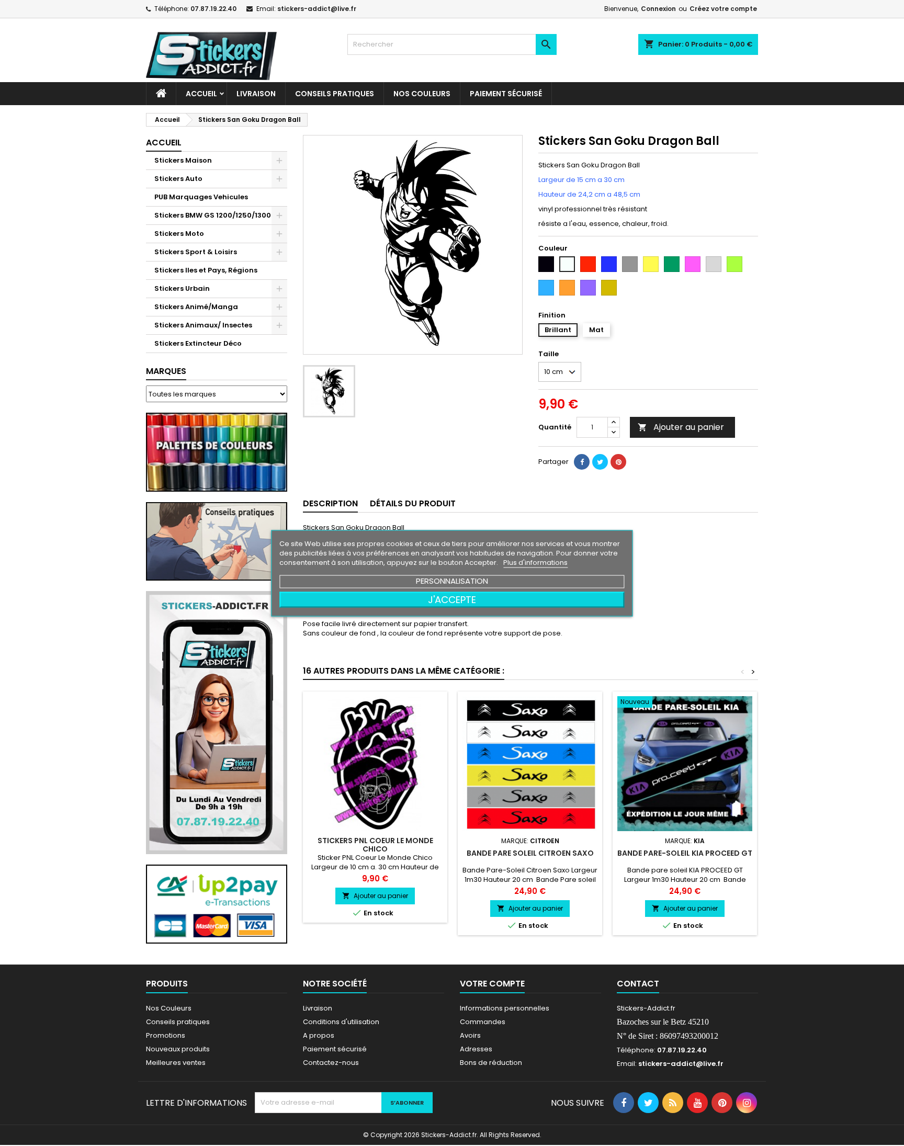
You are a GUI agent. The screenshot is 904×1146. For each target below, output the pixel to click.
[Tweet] (600, 462)
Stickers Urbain (182, 288)
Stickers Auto (178, 179)
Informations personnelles (504, 1008)
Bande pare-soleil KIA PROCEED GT (684, 853)
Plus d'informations (535, 562)
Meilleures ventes (176, 1063)
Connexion (658, 8)
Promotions (165, 1035)
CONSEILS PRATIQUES (334, 93)
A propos (318, 1035)
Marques (166, 371)
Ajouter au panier (681, 427)
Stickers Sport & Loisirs (195, 252)
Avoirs (470, 1035)
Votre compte (492, 984)
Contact (638, 984)
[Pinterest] (618, 462)
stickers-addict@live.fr (316, 8)
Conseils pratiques (178, 1022)
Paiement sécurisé (506, 93)
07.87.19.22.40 (213, 8)
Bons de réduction (491, 1063)
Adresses (476, 1049)
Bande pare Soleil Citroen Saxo (530, 853)
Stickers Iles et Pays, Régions (205, 270)
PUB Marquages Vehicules (201, 197)
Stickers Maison (183, 160)
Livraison (256, 93)
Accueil (201, 93)
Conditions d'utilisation (341, 1022)
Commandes (482, 1022)
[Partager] (582, 462)
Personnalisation (452, 580)
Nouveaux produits (178, 1049)
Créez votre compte (723, 8)
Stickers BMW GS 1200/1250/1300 (212, 215)
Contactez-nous (331, 1063)
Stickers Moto (179, 234)
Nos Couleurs (421, 93)
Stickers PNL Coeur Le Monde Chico (375, 844)
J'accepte (452, 599)
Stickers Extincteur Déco (198, 343)
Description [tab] (330, 503)
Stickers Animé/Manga (196, 307)
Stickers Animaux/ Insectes (203, 325)
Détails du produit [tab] (413, 503)
